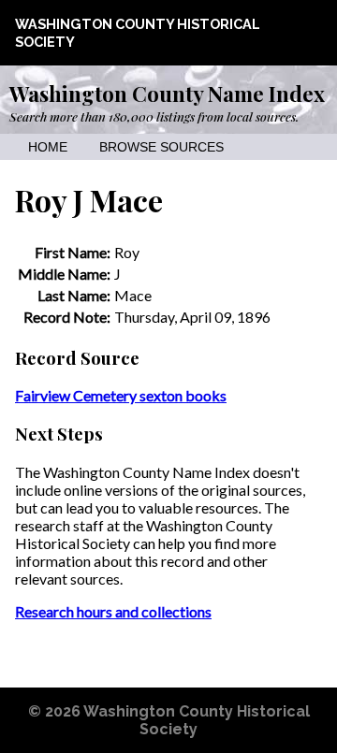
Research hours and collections (113, 611)
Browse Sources (161, 147)
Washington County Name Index (167, 94)
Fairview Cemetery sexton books (121, 395)
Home (47, 147)
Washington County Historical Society (196, 720)
